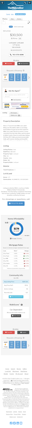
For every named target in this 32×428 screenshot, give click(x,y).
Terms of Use (9, 414)
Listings (15, 411)
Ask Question (24, 63)
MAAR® (27, 383)
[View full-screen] (28, 22)
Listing (4, 113)
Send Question (17, 99)
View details (17, 315)
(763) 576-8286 (16, 203)
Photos (4, 19)
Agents (20, 411)
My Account (19, 374)
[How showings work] (23, 71)
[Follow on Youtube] (20, 423)
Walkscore (15, 115)
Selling (25, 369)
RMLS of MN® (17, 384)
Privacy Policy (17, 414)
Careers (24, 414)
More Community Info (17, 296)
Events (12, 374)
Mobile (6, 374)
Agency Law (13, 417)
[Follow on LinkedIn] (17, 423)
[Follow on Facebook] (11, 423)
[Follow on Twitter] (14, 423)
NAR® (23, 383)
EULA (24, 411)
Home (7, 369)
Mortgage (14, 113)
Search (13, 369)
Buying (19, 369)
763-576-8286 (18, 55)
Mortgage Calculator (16, 238)
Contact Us (20, 417)
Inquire (24, 332)
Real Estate (9, 411)
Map (12, 19)
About (26, 374)
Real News (24, 371)
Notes (19, 19)
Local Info (8, 371)
